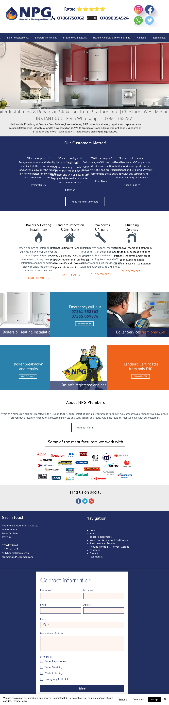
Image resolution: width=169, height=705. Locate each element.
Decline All (138, 699)
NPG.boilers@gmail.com (16, 553)
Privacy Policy (20, 701)
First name (46, 590)
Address (87, 604)
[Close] (165, 699)
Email (44, 604)
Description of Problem (51, 633)
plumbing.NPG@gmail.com (17, 556)
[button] (84, 75)
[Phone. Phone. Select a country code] (45, 625)
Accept (154, 699)
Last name (88, 590)
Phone (43, 619)
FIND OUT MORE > (38, 278)
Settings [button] (123, 699)
